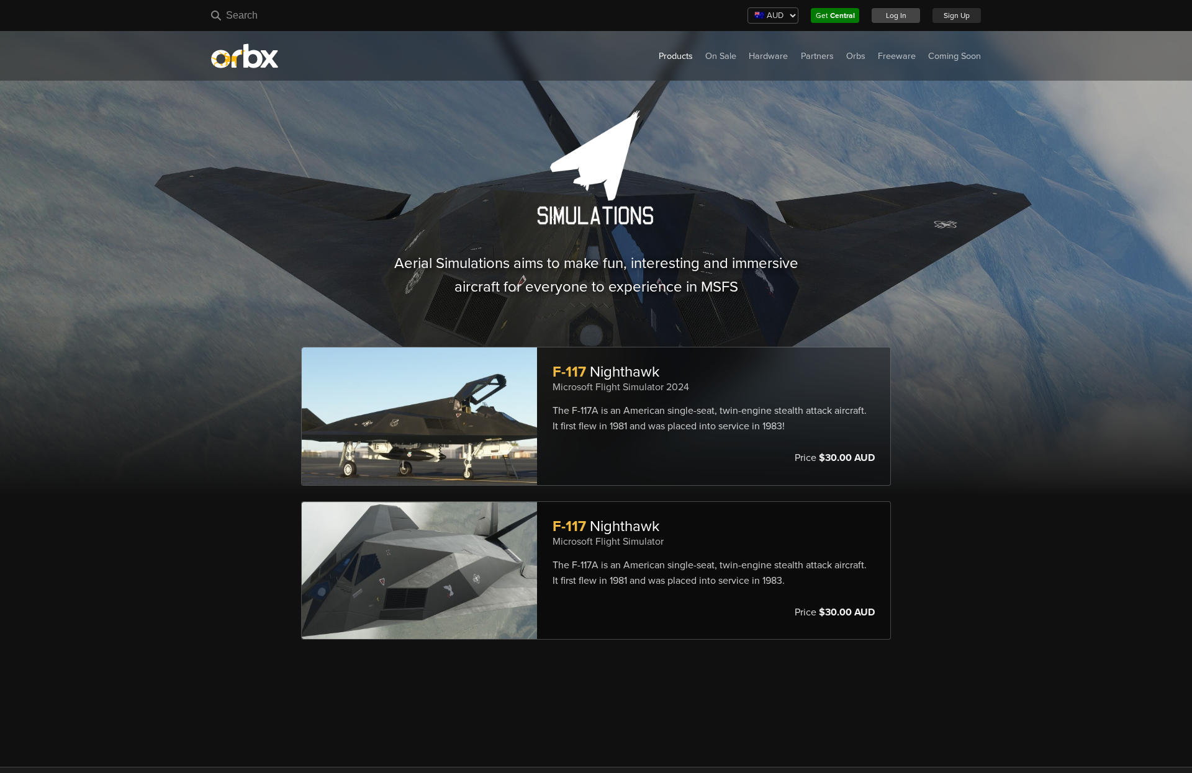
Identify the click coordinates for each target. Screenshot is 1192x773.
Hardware (768, 56)
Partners (817, 56)
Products (676, 56)
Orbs (855, 56)
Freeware (897, 56)
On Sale (720, 56)
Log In (896, 15)
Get (835, 15)
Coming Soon (954, 56)
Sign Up (957, 15)
